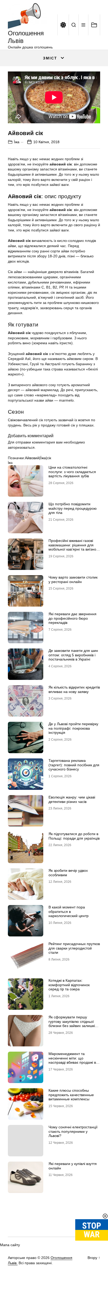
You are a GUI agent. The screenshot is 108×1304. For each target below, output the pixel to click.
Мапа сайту (10, 1245)
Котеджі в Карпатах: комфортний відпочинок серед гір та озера (69, 984)
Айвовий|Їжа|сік (38, 458)
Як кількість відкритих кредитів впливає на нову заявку (74, 689)
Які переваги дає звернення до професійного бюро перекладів (72, 618)
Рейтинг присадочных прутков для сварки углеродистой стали (74, 948)
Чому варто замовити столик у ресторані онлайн (73, 579)
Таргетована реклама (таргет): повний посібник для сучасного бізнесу (73, 765)
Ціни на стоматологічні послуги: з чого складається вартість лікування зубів (72, 471)
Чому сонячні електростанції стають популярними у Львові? (73, 1131)
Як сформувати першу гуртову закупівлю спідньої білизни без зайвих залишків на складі (72, 1023)
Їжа (16, 142)
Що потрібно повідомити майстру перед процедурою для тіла (72, 508)
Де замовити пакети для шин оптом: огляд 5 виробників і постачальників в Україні (73, 655)
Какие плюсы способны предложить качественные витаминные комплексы (71, 1094)
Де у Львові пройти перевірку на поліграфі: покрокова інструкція (73, 728)
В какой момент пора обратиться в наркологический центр (68, 911)
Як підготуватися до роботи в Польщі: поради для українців (74, 836)
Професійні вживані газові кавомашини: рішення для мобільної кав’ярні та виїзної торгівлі (72, 547)
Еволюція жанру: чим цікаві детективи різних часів (71, 799)
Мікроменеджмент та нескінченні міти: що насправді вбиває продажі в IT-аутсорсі (72, 1060)
